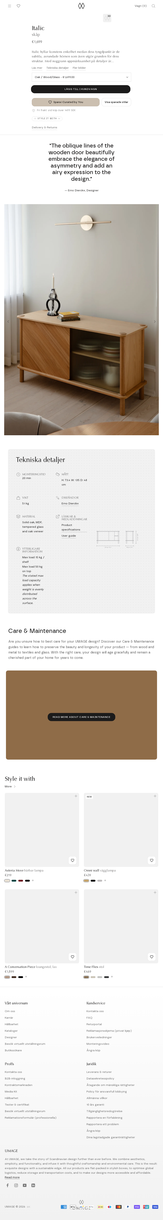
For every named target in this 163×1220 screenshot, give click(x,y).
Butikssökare (13, 1050)
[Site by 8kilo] (28, 1207)
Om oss (10, 1011)
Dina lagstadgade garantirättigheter (110, 1137)
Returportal (94, 1024)
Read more (12, 1177)
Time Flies (94, 967)
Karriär (9, 1017)
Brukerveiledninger (99, 1037)
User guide (69, 535)
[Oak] (7, 977)
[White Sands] (93, 977)
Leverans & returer (99, 1072)
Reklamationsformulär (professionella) (30, 1117)
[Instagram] (15, 1185)
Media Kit (11, 1091)
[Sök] (153, 6)
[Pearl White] (7, 881)
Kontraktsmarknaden (18, 1085)
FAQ (89, 1017)
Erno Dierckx (70, 503)
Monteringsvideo (97, 1044)
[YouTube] (24, 1185)
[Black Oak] (20, 977)
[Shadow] (106, 977)
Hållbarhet (11, 1024)
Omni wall (100, 870)
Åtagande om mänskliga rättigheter (110, 1085)
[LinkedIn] (32, 1185)
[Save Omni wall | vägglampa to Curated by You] (151, 860)
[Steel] (99, 881)
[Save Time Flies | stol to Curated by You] (151, 957)
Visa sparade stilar (116, 102)
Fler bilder (79, 68)
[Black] (27, 881)
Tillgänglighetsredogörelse (104, 1111)
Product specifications (71, 527)
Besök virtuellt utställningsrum (25, 1044)
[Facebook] (7, 1185)
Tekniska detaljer (57, 68)
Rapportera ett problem (102, 1124)
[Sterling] (99, 977)
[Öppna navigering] (9, 6)
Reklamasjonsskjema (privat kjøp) (109, 1031)
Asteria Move (24, 870)
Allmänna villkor (96, 1098)
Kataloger (11, 1031)
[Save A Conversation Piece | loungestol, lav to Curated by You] (72, 957)
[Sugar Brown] (86, 977)
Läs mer (37, 68)
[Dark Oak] (14, 977)
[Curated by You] (18, 6)
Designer (11, 1037)
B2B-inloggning (15, 1078)
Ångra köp (93, 1050)
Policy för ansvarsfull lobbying (106, 1091)
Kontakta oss (95, 1011)
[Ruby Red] (20, 881)
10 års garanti (95, 1104)
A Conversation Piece (31, 967)
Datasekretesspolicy (100, 1078)
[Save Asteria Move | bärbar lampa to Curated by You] (72, 860)
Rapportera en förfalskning (104, 1117)
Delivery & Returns (44, 127)
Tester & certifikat (17, 1104)
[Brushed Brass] (86, 881)
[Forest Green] (14, 881)
